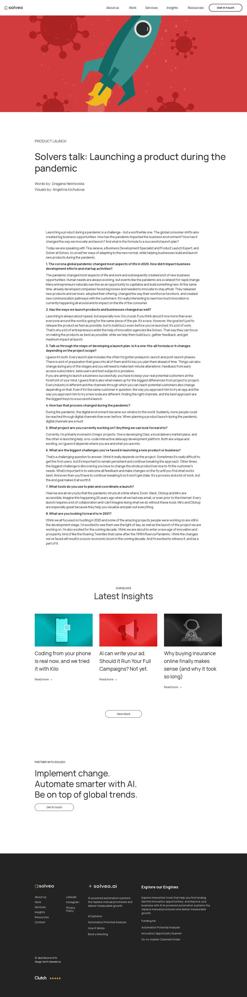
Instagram (72, 902)
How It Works (96, 928)
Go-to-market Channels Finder (160, 939)
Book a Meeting (98, 934)
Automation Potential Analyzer (107, 922)
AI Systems (95, 916)
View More (123, 714)
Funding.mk (148, 921)
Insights (172, 8)
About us (112, 8)
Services (40, 907)
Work (132, 8)
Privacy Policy (70, 909)
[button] (151, 8)
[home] (14, 8)
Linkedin (71, 897)
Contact (40, 922)
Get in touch (225, 7)
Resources (196, 8)
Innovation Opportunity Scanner (161, 933)
